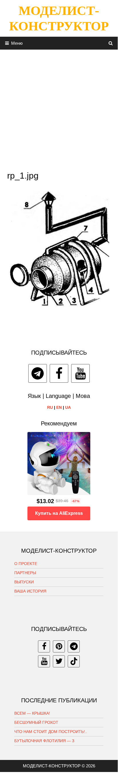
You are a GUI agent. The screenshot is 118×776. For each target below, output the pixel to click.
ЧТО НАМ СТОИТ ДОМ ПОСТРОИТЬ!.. (50, 731)
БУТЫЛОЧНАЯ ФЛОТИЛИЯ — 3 (44, 740)
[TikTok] (74, 661)
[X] (59, 661)
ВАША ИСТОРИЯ (30, 591)
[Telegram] (37, 373)
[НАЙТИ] (111, 43)
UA (68, 407)
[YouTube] (80, 373)
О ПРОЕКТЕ (25, 563)
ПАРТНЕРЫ (25, 572)
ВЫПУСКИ (24, 582)
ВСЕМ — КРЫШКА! (32, 713)
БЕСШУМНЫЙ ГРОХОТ (36, 722)
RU (50, 407)
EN (59, 407)
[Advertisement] (59, 109)
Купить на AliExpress (59, 513)
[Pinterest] (59, 646)
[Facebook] (59, 373)
